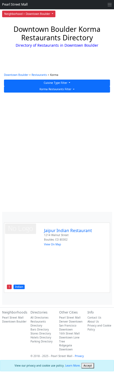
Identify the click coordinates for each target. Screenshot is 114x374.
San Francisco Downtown (67, 327)
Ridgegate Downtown (66, 347)
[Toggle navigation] (109, 4)
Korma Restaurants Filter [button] (56, 89)
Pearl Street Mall (15, 4)
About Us (93, 321)
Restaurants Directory (38, 323)
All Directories (39, 317)
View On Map (52, 244)
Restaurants (39, 75)
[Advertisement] (57, 152)
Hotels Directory (40, 337)
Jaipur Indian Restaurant (68, 230)
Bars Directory (39, 329)
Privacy (79, 356)
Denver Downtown (70, 321)
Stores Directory (40, 333)
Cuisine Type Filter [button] (56, 83)
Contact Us (94, 317)
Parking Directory (41, 341)
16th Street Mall (69, 333)
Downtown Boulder (16, 75)
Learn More (72, 365)
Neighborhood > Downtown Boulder (27, 14)
